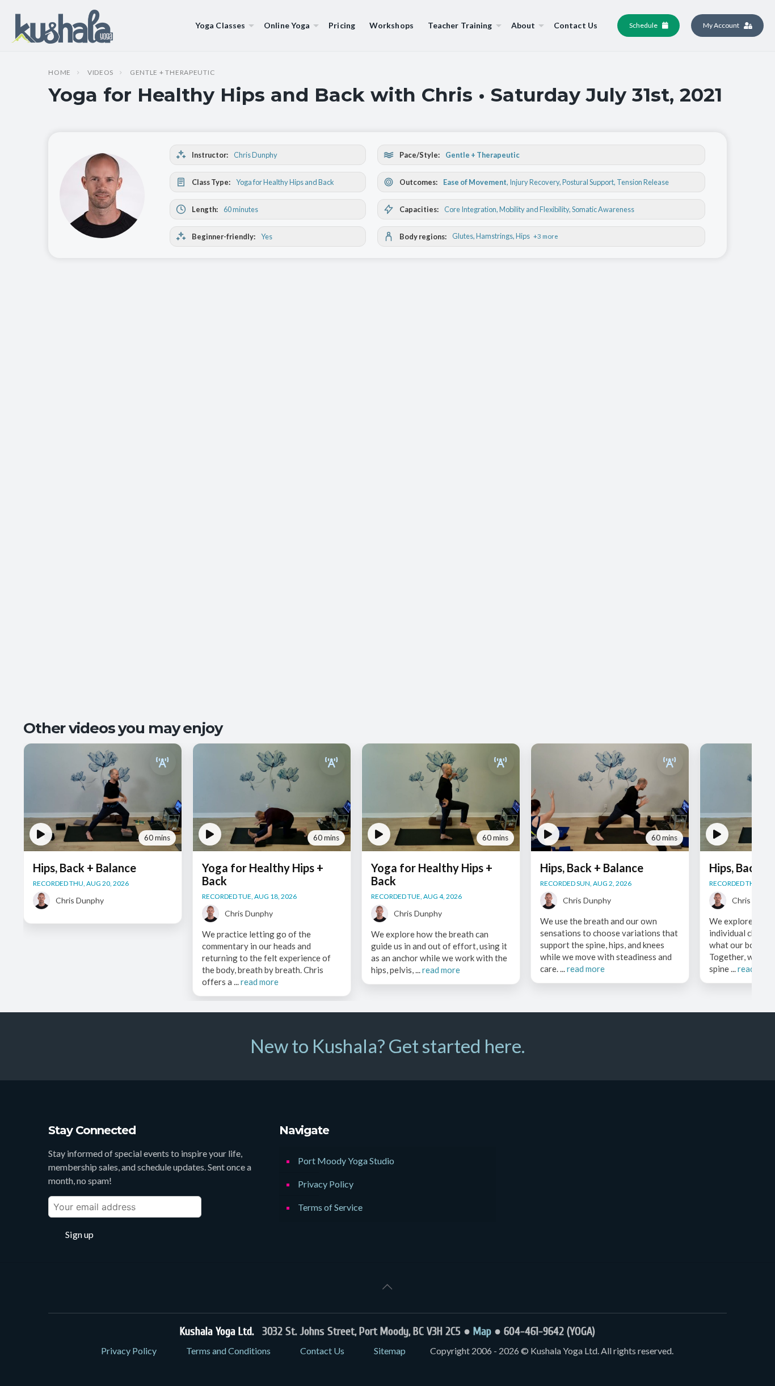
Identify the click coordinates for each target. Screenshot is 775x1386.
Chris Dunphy (255, 154)
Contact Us (322, 1350)
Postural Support (588, 182)
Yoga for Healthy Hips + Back (262, 874)
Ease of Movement (475, 182)
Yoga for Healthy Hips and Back (285, 182)
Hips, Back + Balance (84, 867)
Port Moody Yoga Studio (346, 1160)
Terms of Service (330, 1207)
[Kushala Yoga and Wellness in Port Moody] (62, 25)
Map (482, 1331)
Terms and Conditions (228, 1350)
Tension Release (643, 182)
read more (260, 982)
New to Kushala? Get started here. (387, 1045)
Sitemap (390, 1350)
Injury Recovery (534, 182)
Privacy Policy (325, 1183)
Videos (100, 73)
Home (59, 73)
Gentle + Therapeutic (172, 73)
